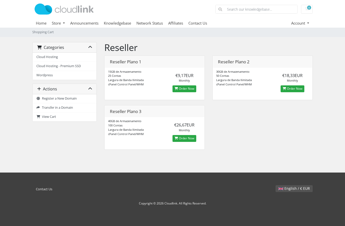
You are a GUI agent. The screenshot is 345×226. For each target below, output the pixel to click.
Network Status (149, 23)
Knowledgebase (117, 23)
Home (41, 23)
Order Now (186, 88)
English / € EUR (296, 188)
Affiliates (175, 23)
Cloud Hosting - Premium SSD (58, 66)
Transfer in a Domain (56, 107)
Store (57, 23)
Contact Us (197, 23)
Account (298, 23)
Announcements (84, 23)
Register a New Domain (58, 98)
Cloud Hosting (47, 57)
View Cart (48, 117)
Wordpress (44, 75)
